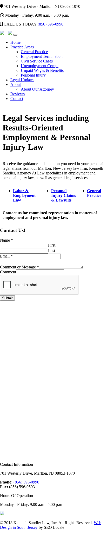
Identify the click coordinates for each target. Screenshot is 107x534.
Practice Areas (22, 47)
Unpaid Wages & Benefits (42, 70)
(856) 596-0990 (50, 24)
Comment (8, 272)
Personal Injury (33, 75)
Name (6, 240)
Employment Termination (42, 56)
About (15, 84)
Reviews (17, 94)
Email (6, 256)
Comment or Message (19, 267)
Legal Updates (22, 80)
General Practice (34, 51)
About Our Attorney (37, 89)
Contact (16, 98)
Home (15, 42)
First (51, 245)
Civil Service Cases (37, 61)
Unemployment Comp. (39, 66)
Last (51, 250)
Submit (7, 298)
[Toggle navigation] (15, 35)
